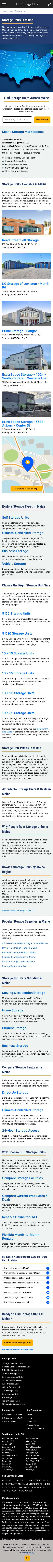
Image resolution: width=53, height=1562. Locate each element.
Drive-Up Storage (15, 1092)
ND (48, 1484)
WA (20, 1491)
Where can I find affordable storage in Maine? (22, 1273)
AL (6, 1480)
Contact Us (31, 1421)
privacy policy (28, 1552)
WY (30, 1491)
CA (16, 1480)
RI (41, 1487)
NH (7, 1487)
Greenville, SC (8, 1469)
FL (34, 1480)
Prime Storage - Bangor (19, 331)
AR (9, 1480)
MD (19, 1484)
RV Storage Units (10, 1397)
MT (41, 1484)
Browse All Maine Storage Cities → (18, 910)
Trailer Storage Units (11, 1401)
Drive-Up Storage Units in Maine (19, 947)
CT (23, 1480)
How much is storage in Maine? (16, 1268)
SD (47, 1487)
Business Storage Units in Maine (19, 952)
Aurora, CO (7, 1444)
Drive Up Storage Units (12, 1370)
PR (38, 1487)
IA (43, 1480)
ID (45, 1480)
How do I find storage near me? (16, 1302)
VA (13, 1491)
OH (24, 1487)
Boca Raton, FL (32, 1455)
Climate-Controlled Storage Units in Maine (25, 943)
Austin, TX (30, 1444)
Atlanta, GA (30, 1441)
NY (20, 1487)
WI (23, 1491)
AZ (13, 1480)
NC (45, 1484)
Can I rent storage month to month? (18, 1297)
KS (6, 1484)
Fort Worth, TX (32, 1461)
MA (15, 1484)
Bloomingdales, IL (10, 1455)
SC (44, 1487)
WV (26, 1491)
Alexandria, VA (31, 1438)
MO (34, 1484)
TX (7, 1491)
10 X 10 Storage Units (18, 653)
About (29, 1418)
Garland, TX (30, 1464)
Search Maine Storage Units (17, 1342)
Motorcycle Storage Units (13, 1404)
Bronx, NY (6, 1461)
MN (30, 1484)
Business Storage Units (12, 1377)
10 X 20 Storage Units (18, 693)
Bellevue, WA (31, 1450)
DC (27, 1480)
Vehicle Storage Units (11, 1387)
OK (27, 1487)
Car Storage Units (10, 1390)
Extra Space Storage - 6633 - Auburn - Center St (24, 423)
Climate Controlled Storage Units (16, 1367)
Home (4, 11)
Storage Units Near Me (14, 966)
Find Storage (42, 119)
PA (35, 1487)
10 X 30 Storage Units (18, 713)
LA (12, 1484)
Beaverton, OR (8, 1450)
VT (16, 1491)
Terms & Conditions (35, 1428)
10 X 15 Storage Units (18, 673)
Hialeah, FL (30, 1469)
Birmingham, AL (32, 1452)
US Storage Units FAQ (12, 1418)
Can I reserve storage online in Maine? (19, 1287)
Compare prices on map (26, 488)
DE (30, 1480)
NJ (10, 1487)
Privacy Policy (33, 1425)
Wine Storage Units (10, 1384)
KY (9, 1484)
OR (31, 1487)
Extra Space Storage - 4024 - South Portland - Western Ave (24, 376)
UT (10, 1491)
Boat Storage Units (10, 1394)
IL (48, 1480)
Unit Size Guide (9, 1421)
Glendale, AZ (31, 1467)
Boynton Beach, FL (34, 1458)
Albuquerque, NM (10, 1438)
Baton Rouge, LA (33, 1447)
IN (3, 1484)
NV (17, 1487)
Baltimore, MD (8, 1447)
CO (20, 1480)
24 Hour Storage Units (12, 1373)
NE (3, 1487)
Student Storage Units (12, 1380)
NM (13, 1487)
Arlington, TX (8, 1441)
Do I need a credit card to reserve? (17, 1292)
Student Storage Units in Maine (18, 957)
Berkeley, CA (8, 1452)
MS (37, 1484)
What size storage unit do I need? (17, 1278)
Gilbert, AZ (7, 1467)
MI (27, 1484)
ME (23, 1484)
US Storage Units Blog (12, 1415)
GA (37, 1480)
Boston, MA (7, 1458)
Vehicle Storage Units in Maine (18, 961)
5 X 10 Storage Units (17, 633)
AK (3, 1480)
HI (40, 1480)
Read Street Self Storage (20, 240)
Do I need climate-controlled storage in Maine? (22, 1282)
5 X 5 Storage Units (16, 613)
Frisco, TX (6, 1464)
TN (3, 1491)
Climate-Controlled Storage (22, 1110)
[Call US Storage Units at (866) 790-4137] (49, 4)
